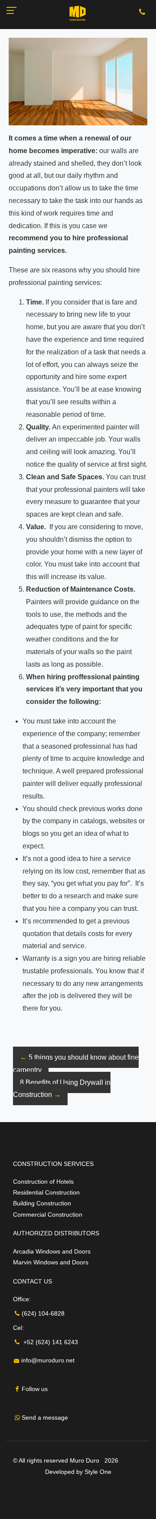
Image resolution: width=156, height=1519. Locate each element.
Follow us (35, 1388)
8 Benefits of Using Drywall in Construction (61, 1089)
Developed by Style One (78, 1471)
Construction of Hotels (43, 1181)
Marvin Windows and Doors (50, 1262)
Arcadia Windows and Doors (52, 1251)
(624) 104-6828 (43, 1313)
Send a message (45, 1417)
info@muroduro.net (47, 1360)
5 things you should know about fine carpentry (76, 1064)
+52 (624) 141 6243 (50, 1342)
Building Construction (42, 1203)
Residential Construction (46, 1192)
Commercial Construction (47, 1214)
